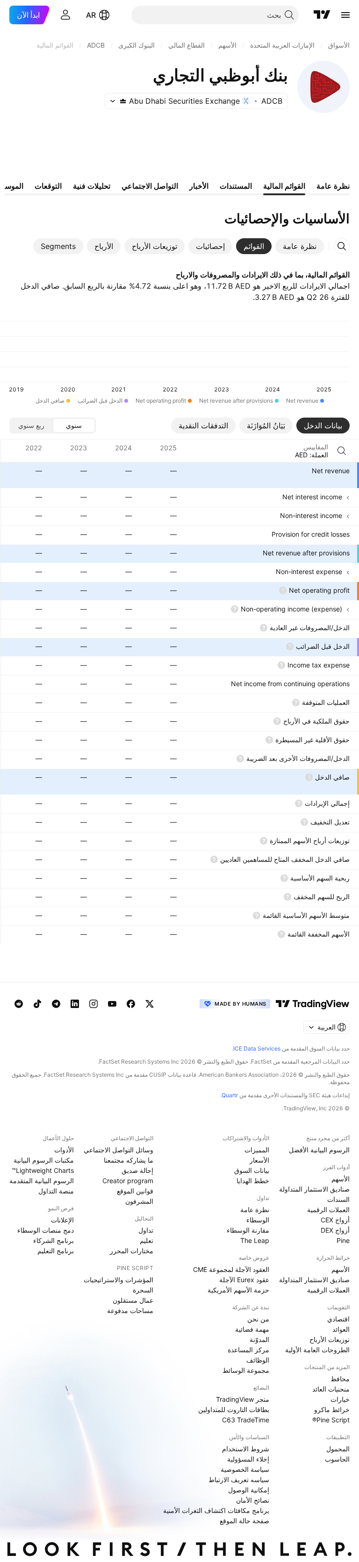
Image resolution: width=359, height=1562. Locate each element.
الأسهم (340, 1179)
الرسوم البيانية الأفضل (319, 1150)
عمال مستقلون (133, 1300)
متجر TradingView (242, 1399)
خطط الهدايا (253, 1181)
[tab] (299, 246)
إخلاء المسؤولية (248, 1459)
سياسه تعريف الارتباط (238, 1480)
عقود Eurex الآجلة (244, 1280)
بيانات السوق (251, 1170)
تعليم (146, 1240)
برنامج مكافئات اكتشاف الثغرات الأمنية (216, 1510)
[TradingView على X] (149, 1003)
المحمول (338, 1449)
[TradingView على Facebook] (130, 1003)
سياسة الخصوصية (245, 1469)
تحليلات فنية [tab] (91, 186)
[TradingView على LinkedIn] (74, 1003)
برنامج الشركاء (53, 1240)
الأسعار (259, 1160)
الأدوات (64, 1150)
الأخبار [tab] (198, 186)
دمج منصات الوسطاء (45, 1230)
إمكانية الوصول (248, 1490)
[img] (123, 101)
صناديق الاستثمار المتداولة (314, 1189)
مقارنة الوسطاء (248, 1230)
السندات (338, 1199)
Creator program (127, 1181)
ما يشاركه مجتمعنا (128, 1160)
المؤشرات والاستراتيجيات (118, 1280)
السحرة (143, 1290)
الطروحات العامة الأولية (317, 1350)
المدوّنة (259, 1339)
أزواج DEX (335, 1230)
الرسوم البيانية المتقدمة (41, 1181)
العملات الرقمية (328, 1210)
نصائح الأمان (252, 1500)
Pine (343, 1240)
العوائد (341, 1329)
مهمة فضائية (252, 1329)
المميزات (256, 1150)
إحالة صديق (137, 1170)
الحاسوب (337, 1459)
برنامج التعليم (55, 1251)
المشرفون (139, 1201)
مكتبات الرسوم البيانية (44, 1160)
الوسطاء (257, 1220)
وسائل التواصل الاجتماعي (118, 1150)
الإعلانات (62, 1220)
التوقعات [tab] (48, 186)
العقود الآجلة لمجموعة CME (231, 1269)
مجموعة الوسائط (246, 1370)
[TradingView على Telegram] (56, 1003)
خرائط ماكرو (332, 1409)
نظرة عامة (254, 1210)
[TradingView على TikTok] (37, 1003)
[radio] (73, 425)
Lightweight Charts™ (43, 1170)
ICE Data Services (256, 1048)
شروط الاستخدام (245, 1449)
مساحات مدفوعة (130, 1310)
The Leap (254, 1240)
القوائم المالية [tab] (284, 186)
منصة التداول (56, 1191)
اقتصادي (338, 1319)
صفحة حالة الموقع (244, 1521)
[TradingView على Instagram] (93, 1003)
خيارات (340, 1399)
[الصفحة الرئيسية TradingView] (322, 14)
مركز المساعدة (248, 1350)
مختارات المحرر (131, 1251)
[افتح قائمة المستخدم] (65, 15)
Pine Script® (331, 1420)
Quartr (230, 1095)
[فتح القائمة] (345, 15)
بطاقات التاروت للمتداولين (233, 1409)
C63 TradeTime (245, 1420)
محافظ (340, 1379)
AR (91, 15)
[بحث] (342, 451)
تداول (145, 1230)
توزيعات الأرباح (329, 1339)
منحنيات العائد (331, 1389)
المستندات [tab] (236, 186)
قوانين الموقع (135, 1191)
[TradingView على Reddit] (18, 1003)
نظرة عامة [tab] (333, 186)
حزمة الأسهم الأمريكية (238, 1290)
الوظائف (257, 1360)
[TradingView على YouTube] (112, 1003)
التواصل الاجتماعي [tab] (150, 186)
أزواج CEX (335, 1220)
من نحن (258, 1319)
